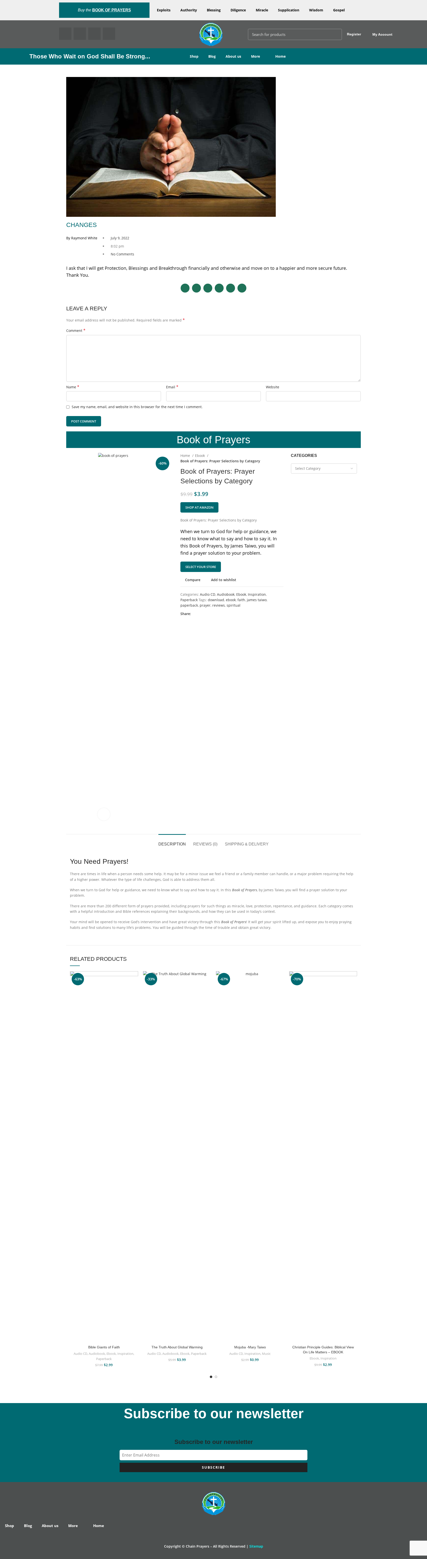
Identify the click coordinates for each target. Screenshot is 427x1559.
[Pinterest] (94, 33)
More (255, 56)
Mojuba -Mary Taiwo (250, 1347)
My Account (382, 34)
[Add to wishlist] (134, 979)
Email (172, 387)
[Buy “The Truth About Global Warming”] (207, 990)
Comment (75, 330)
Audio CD (207, 594)
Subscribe (213, 1467)
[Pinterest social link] (206, 614)
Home (280, 56)
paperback (189, 605)
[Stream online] (280, 990)
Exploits (164, 10)
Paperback (189, 599)
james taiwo (257, 599)
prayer (205, 605)
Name (72, 387)
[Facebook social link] (195, 614)
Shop (194, 56)
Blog (212, 56)
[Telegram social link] (218, 614)
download (216, 599)
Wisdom (316, 10)
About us (233, 56)
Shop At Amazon (199, 507)
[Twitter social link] (201, 614)
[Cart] (411, 34)
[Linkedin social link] (212, 614)
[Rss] (109, 33)
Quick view (134, 1001)
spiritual (233, 605)
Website (272, 387)
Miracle (262, 10)
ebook (231, 599)
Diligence (238, 10)
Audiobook (226, 594)
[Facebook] (65, 33)
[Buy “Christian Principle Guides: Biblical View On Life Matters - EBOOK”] (353, 990)
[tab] (172, 841)
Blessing (214, 10)
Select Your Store (200, 567)
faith (241, 599)
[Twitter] (80, 33)
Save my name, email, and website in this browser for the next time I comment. (137, 406)
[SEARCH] (335, 34)
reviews (218, 605)
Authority (188, 10)
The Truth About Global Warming (177, 1347)
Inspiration (257, 594)
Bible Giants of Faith (104, 1347)
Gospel (339, 10)
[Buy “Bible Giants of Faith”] (134, 990)
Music (266, 1353)
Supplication (288, 10)
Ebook (200, 455)
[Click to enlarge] (104, 814)
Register (354, 34)
